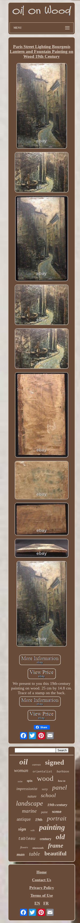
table (34, 854)
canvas (36, 764)
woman (21, 770)
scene (56, 811)
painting (52, 827)
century (45, 839)
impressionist (26, 789)
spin (29, 780)
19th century (57, 805)
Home (41, 872)
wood (45, 778)
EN (37, 903)
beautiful (55, 853)
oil (23, 762)
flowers (24, 847)
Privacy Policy (41, 887)
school (48, 795)
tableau (26, 838)
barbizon (63, 771)
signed (54, 762)
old (60, 837)
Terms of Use (41, 895)
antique (24, 819)
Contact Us (41, 880)
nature (32, 796)
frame (55, 845)
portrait (56, 818)
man (21, 854)
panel (59, 787)
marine (29, 811)
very (45, 789)
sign (22, 828)
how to (61, 780)
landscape (29, 803)
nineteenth (38, 847)
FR (46, 903)
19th (38, 819)
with (32, 830)
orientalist (42, 771)
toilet (20, 781)
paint (44, 812)
